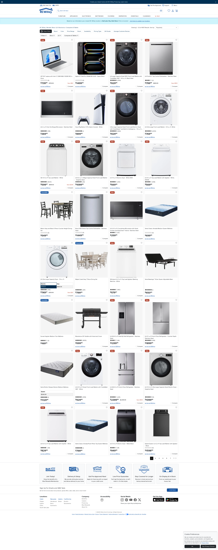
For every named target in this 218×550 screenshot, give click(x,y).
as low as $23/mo (46, 403)
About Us (84, 507)
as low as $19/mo (115, 86)
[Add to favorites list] (72, 40)
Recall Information (80, 514)
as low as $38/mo (150, 346)
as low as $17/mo (45, 454)
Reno (53, 27)
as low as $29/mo (80, 239)
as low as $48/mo (115, 403)
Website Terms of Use (89, 514)
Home (73, 514)
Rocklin (66, 501)
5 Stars (43, 35)
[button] (20, 1)
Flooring (111, 16)
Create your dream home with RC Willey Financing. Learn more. (109, 2)
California (67, 499)
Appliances (74, 16)
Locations (43, 497)
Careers (84, 501)
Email (110, 487)
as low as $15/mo (45, 86)
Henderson (53, 501)
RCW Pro (84, 499)
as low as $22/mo (80, 188)
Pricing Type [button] (97, 31)
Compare (70, 86)
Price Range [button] (70, 31)
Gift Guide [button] (107, 31)
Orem (41, 505)
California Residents (113, 514)
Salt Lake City (47, 5)
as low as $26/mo (115, 346)
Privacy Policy (205, 543)
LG (57, 27)
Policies (97, 514)
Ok (192, 546)
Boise (60, 501)
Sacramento (67, 503)
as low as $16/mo (150, 86)
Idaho (60, 499)
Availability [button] (87, 31)
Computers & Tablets (72, 27)
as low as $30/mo (80, 86)
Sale (158, 16)
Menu (175, 5)
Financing (85, 503)
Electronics (86, 16)
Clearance (146, 16)
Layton (42, 503)
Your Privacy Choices (208, 546)
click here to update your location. (140, 21)
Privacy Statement (104, 514)
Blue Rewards (86, 505)
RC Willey (43, 27)
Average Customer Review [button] (122, 31)
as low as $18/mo (80, 137)
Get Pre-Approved (155, 5)
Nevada (48, 27)
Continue (172, 490)
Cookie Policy (122, 514)
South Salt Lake (44, 507)
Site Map (144, 514)
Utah (41, 499)
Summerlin (53, 505)
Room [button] (79, 31)
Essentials (134, 16)
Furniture (61, 16)
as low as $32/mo (150, 454)
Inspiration (123, 16)
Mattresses (99, 16)
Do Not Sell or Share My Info (135, 514)
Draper (42, 501)
